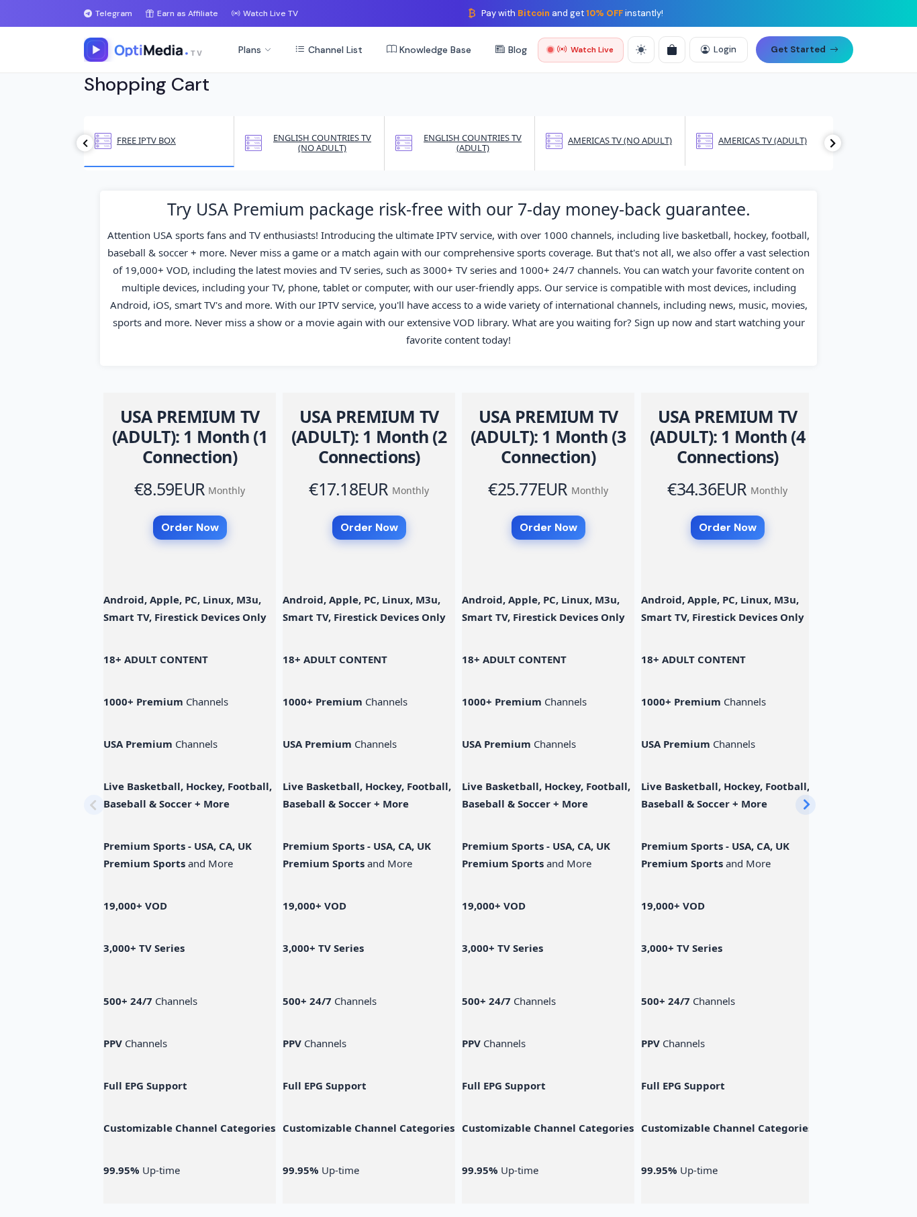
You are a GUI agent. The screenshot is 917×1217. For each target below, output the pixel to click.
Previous (85, 143)
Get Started (798, 49)
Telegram (113, 13)
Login (725, 49)
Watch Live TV (270, 13)
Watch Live (592, 49)
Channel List (335, 50)
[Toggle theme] (641, 49)
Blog (517, 50)
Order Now (190, 527)
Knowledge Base (435, 50)
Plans (249, 50)
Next (832, 143)
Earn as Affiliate (187, 13)
